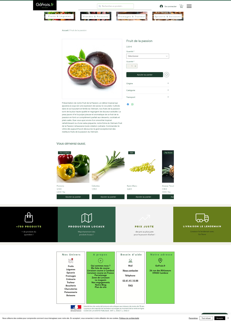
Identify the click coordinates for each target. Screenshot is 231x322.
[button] (182, 6)
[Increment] (135, 66)
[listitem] (61, 16)
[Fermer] (228, 318)
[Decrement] (128, 66)
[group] (115, 174)
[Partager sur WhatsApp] (132, 104)
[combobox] (147, 56)
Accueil (65, 30)
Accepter (219, 318)
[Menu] (188, 6)
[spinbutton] (132, 66)
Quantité (130, 51)
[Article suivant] (170, 166)
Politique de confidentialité (129, 318)
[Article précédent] (59, 166)
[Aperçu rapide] (108, 166)
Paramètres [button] (193, 318)
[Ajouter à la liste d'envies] (166, 74)
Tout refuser (206, 318)
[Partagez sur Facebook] (127, 104)
